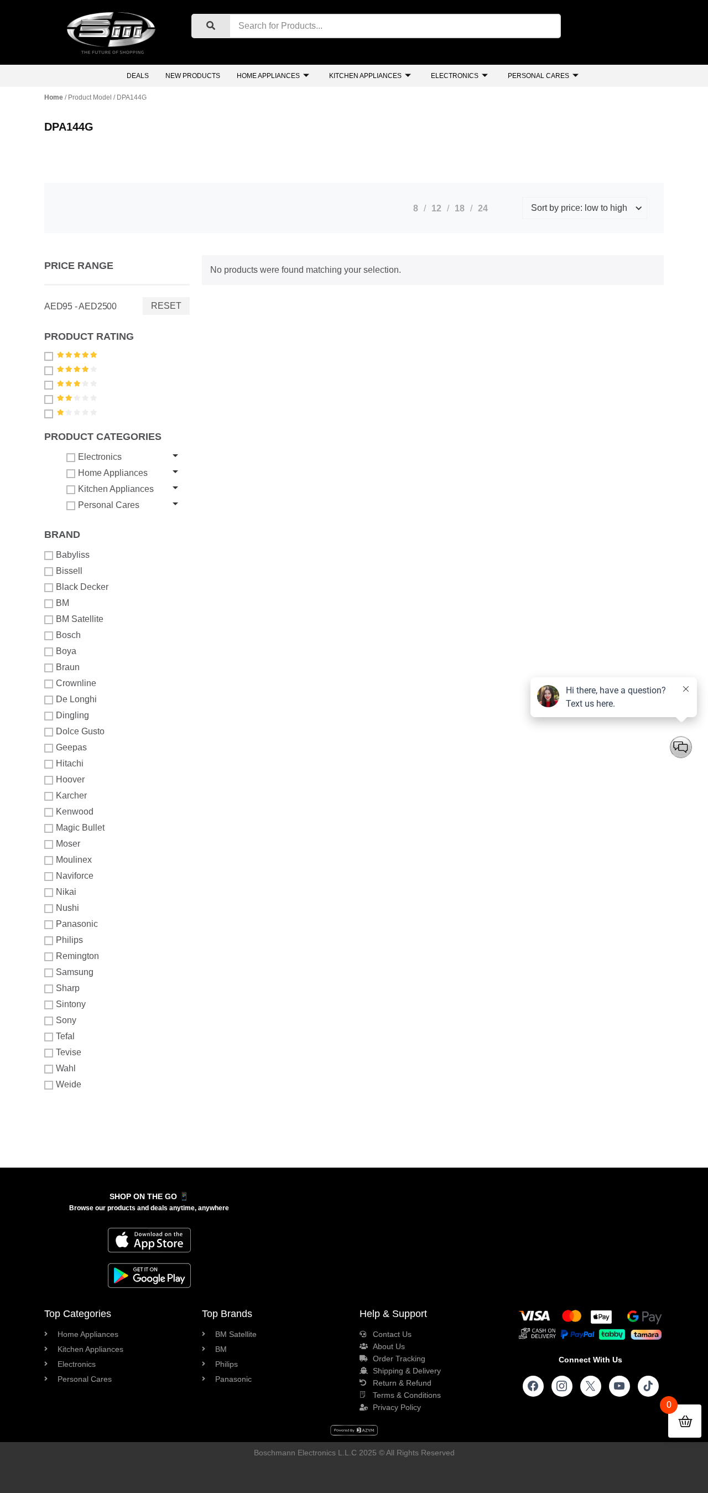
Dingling (72, 715)
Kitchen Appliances (365, 76)
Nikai (66, 891)
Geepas (71, 747)
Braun (68, 667)
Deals (138, 76)
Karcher (71, 795)
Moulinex (74, 859)
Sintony (71, 1004)
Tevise (68, 1052)
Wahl (66, 1068)
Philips (69, 940)
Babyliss (73, 554)
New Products (192, 76)
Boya (66, 651)
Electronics (454, 76)
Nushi (67, 908)
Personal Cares (538, 76)
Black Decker (82, 587)
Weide (68, 1084)
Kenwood (74, 811)
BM (62, 603)
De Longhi (76, 699)
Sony (66, 1020)
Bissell (69, 571)
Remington (77, 956)
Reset (166, 305)
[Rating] (50, 355)
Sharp (68, 988)
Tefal (65, 1036)
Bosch (68, 635)
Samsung (74, 972)
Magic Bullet (80, 827)
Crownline (76, 683)
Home (53, 97)
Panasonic (77, 924)
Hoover (70, 779)
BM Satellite (79, 619)
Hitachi (70, 763)
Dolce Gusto (80, 731)
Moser (68, 843)
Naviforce (74, 875)
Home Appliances (268, 76)
